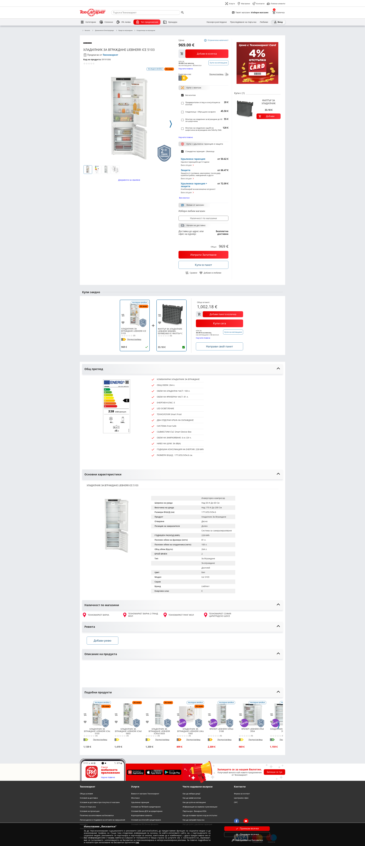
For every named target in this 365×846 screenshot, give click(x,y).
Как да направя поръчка (193, 820)
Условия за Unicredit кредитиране (146, 820)
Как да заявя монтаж (192, 798)
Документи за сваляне (129, 180)
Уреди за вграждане (125, 30)
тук (137, 842)
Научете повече (186, 68)
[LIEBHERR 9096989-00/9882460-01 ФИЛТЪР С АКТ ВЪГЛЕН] (171, 313)
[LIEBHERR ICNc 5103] (97, 713)
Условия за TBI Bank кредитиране (146, 807)
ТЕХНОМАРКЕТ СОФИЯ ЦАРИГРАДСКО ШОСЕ (220, 615)
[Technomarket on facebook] (236, 821)
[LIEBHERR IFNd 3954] (252, 713)
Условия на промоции (90, 811)
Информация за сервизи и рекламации (200, 807)
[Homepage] (93, 12)
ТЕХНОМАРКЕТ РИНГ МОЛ (181, 614)
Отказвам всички (249, 834)
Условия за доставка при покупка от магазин (100, 802)
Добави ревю (102, 640)
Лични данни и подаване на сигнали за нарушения (102, 820)
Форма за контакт (242, 794)
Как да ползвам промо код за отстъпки (200, 815)
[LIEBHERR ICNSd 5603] (159, 713)
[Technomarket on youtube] (246, 821)
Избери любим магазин (192, 211)
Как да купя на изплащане (194, 802)
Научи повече (108, 777)
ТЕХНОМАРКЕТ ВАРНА (98, 614)
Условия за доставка (89, 798)
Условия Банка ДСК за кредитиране (146, 811)
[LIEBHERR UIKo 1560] (190, 713)
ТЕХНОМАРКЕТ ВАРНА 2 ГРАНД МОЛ (143, 615)
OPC (236, 802)
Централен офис (241, 798)
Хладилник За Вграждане (213, 516)
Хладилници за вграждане (146, 30)
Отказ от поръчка (88, 807)
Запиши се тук (274, 772)
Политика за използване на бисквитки (97, 815)
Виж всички (184, 197)
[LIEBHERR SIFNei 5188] (221, 713)
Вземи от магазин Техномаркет (145, 794)
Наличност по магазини (203, 218)
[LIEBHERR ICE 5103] (134, 313)
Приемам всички (249, 828)
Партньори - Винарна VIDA (194, 811)
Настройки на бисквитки (249, 840)
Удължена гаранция (140, 802)
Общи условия (86, 794)
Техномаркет (110, 55)
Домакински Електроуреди (104, 30)
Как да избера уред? (191, 794)
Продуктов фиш (216, 74)
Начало (87, 30)
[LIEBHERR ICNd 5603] (128, 713)
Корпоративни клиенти (141, 815)
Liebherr (205, 586)
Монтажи (135, 798)
